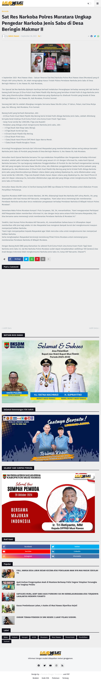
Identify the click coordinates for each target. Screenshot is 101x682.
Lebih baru (7, 328)
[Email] (42, 259)
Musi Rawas (56, 637)
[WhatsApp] (98, 36)
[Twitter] (95, 36)
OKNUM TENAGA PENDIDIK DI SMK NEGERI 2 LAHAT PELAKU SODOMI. (46, 617)
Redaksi (36, 678)
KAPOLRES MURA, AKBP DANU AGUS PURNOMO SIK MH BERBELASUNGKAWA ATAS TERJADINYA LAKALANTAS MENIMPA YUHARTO (57, 595)
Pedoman (55, 678)
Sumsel (6, 641)
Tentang (65, 678)
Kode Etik (45, 678)
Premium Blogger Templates (52, 674)
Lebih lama (93, 328)
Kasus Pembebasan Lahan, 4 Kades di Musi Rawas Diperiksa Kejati (47, 605)
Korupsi (25, 637)
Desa (6, 637)
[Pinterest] (37, 259)
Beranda (5, 11)
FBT (68, 674)
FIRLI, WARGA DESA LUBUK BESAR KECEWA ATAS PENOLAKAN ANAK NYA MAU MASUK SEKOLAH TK (57, 571)
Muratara (44, 637)
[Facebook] (92, 36)
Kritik (34, 637)
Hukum (14, 637)
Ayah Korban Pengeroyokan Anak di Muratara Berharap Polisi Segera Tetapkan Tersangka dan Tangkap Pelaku (57, 583)
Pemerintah (70, 637)
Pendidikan (83, 637)
